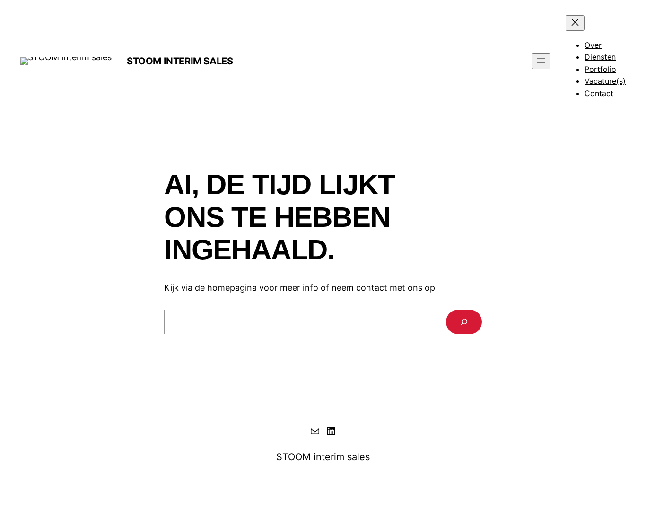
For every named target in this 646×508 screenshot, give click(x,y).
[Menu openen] (541, 61)
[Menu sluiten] (575, 23)
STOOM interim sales (180, 61)
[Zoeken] (464, 322)
